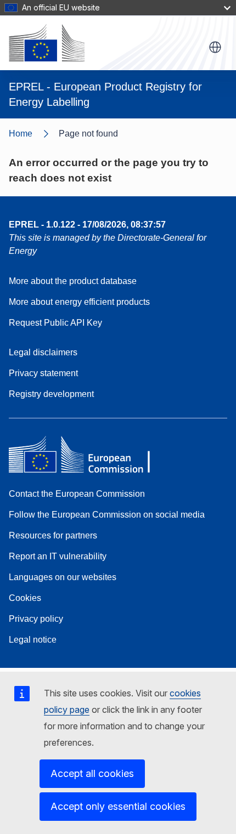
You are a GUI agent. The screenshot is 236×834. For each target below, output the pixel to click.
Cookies (25, 598)
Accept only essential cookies (118, 806)
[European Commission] (47, 42)
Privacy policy (36, 618)
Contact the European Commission (77, 493)
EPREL (87, 224)
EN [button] (215, 47)
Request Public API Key (55, 322)
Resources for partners (53, 535)
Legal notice (33, 639)
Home (20, 133)
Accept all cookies (92, 773)
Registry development (51, 394)
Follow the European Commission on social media (107, 514)
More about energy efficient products (79, 302)
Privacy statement (43, 373)
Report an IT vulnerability (57, 556)
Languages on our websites (62, 577)
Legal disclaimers (43, 352)
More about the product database (73, 281)
